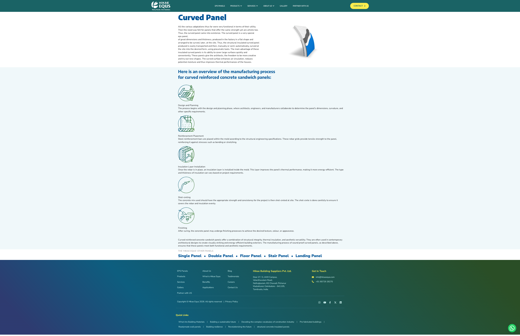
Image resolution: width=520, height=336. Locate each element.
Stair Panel (278, 255)
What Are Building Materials (191, 321)
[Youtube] (324, 302)
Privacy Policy (231, 301)
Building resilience (214, 326)
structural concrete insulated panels (273, 326)
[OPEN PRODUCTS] (241, 6)
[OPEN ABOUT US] (273, 6)
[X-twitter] (335, 302)
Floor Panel (250, 255)
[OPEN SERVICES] (257, 6)
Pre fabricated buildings (310, 321)
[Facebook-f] (330, 302)
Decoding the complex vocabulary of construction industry (267, 321)
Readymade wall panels (189, 326)
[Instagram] (319, 302)
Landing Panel (309, 255)
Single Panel (189, 255)
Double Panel (220, 255)
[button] (512, 328)
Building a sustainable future (223, 321)
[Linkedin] (340, 302)
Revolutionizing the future (240, 326)
